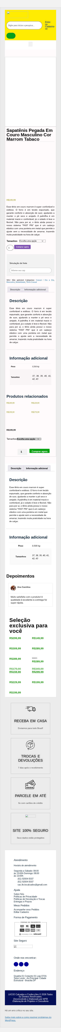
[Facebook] (16, 964)
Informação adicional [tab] (35, 289)
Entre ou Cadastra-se (50, 25)
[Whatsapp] (26, 964)
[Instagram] (21, 964)
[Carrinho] (11, 36)
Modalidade (20, 282)
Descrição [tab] (15, 289)
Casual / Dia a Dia (45, 280)
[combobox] (24, 25)
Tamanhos (12, 241)
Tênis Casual (31, 282)
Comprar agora (22, 247)
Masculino (11, 282)
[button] (30, 44)
